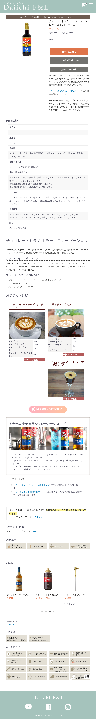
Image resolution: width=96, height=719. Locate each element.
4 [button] (53, 611)
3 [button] (50, 611)
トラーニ (14, 132)
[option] (27, 39)
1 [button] (42, 611)
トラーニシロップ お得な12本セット (30, 492)
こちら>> (39, 517)
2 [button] (46, 611)
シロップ (10, 624)
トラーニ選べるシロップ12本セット (65, 91)
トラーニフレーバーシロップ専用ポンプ (32, 485)
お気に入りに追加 (69, 69)
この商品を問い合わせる (69, 60)
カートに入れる (69, 52)
